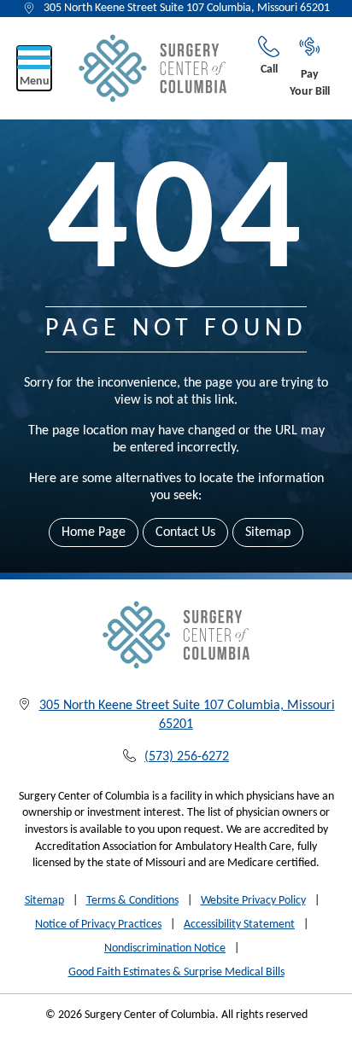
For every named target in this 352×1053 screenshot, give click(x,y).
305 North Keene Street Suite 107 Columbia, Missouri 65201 (187, 8)
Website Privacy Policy (253, 900)
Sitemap (267, 532)
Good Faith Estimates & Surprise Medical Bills (176, 972)
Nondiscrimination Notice (165, 948)
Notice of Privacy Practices (98, 924)
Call (269, 69)
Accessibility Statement (239, 924)
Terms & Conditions (132, 900)
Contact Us (185, 532)
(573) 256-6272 (186, 757)
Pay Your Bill (310, 83)
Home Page (94, 532)
